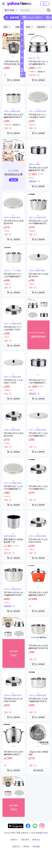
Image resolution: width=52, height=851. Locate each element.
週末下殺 (22, 58)
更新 (46, 832)
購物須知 (36, 839)
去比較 (14, 179)
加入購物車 (15, 80)
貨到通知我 (38, 770)
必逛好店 (22, 52)
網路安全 (16, 846)
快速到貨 (22, 35)
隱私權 (26, 846)
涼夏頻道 (22, 46)
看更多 (22, 74)
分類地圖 (36, 846)
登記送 (22, 23)
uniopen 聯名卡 (34, 17)
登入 (45, 3)
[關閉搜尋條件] (17, 10)
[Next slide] (48, 44)
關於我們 (25, 839)
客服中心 (14, 839)
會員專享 (22, 63)
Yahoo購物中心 (19, 4)
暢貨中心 (22, 29)
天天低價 (22, 41)
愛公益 (22, 69)
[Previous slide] (4, 44)
